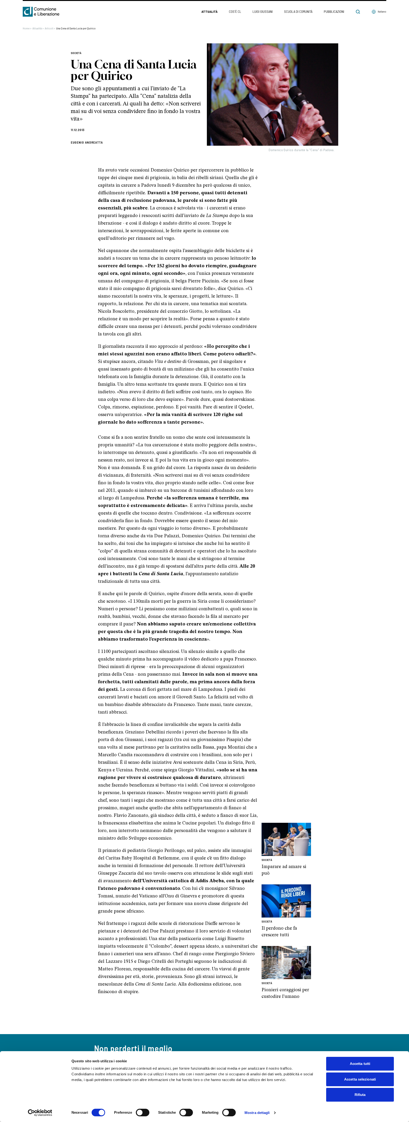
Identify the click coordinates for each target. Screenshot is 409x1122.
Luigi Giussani (263, 11)
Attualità (209, 11)
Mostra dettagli (257, 1113)
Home (27, 28)
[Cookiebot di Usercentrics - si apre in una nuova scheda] (40, 1112)
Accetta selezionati (360, 1079)
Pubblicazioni (334, 11)
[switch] (142, 1112)
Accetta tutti (360, 1064)
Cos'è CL (235, 11)
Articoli (50, 28)
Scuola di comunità (298, 11)
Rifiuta (360, 1095)
